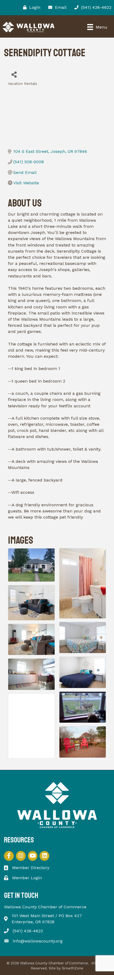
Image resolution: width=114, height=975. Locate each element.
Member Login (27, 877)
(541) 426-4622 (28, 930)
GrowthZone (72, 968)
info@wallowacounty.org (38, 941)
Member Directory (30, 867)
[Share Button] (14, 74)
